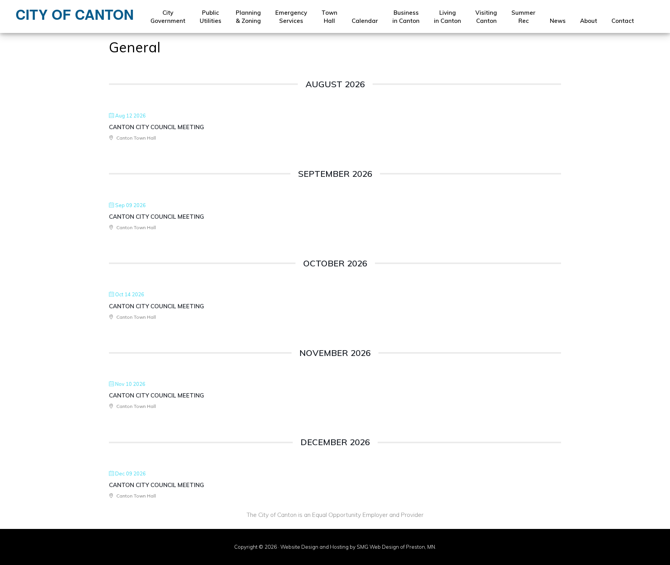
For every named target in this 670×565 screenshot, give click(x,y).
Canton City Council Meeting (156, 127)
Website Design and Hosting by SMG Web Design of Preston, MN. (358, 547)
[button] (648, 17)
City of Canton (75, 14)
